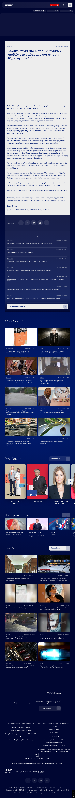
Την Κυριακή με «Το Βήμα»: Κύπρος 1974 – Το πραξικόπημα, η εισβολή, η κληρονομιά (19, 352)
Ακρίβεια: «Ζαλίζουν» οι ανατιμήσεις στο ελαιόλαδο (51, 442)
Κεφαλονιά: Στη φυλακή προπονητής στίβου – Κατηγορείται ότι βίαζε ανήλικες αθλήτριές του (53, 579)
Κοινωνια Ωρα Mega (15, 502)
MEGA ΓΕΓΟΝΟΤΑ (21, 209)
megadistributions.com (53, 793)
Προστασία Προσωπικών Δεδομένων (21, 787)
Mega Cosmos (19, 793)
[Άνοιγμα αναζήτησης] (63, 5)
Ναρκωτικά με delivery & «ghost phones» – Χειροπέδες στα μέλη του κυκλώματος (52, 666)
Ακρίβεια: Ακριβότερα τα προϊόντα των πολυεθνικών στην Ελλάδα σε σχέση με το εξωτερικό (18, 443)
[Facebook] (21, 222)
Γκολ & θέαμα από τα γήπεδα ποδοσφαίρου (20, 252)
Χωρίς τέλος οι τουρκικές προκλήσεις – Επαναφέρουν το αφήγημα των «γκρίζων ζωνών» (33, 298)
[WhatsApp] (33, 222)
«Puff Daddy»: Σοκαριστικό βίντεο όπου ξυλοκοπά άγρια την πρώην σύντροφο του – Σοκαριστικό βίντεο (53, 381)
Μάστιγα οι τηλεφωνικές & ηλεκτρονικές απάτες (20, 608)
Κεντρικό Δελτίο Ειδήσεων (14, 532)
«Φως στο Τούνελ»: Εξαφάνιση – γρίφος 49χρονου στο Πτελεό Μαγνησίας (52, 352)
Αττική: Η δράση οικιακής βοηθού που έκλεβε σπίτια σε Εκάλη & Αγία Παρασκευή (53, 608)
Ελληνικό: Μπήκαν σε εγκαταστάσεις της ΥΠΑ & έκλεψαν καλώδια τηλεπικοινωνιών (20, 666)
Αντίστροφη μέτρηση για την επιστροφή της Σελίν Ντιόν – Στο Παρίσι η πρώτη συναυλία (33, 289)
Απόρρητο (73, 794)
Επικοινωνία (33, 790)
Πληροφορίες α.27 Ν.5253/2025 (16, 790)
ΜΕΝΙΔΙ (45, 209)
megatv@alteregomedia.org (54, 742)
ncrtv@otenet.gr (63, 751)
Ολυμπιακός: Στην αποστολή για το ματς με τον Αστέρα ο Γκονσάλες (27, 261)
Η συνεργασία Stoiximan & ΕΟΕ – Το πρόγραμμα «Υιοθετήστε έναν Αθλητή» (29, 243)
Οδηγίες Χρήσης (41, 787)
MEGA (10, 209)
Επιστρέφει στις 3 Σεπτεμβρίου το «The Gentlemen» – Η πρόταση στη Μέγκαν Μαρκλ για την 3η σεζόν (35, 280)
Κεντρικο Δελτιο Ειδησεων (59, 502)
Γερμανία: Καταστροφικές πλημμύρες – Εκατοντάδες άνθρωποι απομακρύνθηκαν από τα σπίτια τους (20, 412)
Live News (37, 501)
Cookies (52, 787)
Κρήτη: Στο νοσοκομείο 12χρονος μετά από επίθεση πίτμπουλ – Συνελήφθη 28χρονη (52, 637)
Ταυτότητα (62, 787)
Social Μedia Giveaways (35, 793)
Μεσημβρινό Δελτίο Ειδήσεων (35, 533)
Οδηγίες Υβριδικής (63, 790)
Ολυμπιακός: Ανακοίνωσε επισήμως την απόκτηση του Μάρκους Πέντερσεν (29, 270)
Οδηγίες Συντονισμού (47, 790)
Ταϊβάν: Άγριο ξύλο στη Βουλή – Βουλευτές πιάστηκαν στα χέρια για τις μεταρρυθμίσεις (19, 381)
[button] (70, 5)
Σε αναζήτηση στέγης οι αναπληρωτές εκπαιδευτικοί (17, 579)
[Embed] (46, 222)
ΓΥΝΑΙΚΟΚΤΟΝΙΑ (34, 209)
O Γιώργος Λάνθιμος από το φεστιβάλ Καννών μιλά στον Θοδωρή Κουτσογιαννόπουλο (53, 411)
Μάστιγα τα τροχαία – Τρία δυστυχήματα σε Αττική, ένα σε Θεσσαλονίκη (19, 637)
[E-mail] (40, 222)
